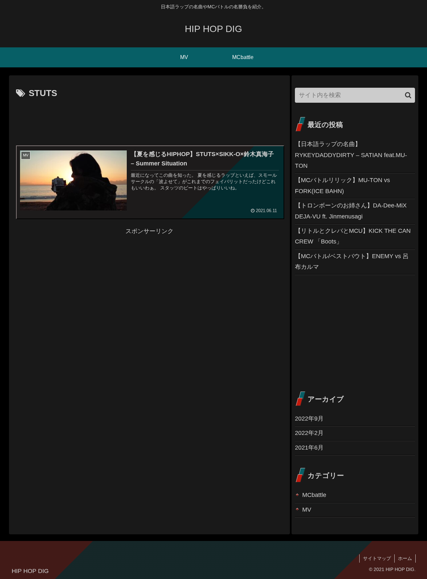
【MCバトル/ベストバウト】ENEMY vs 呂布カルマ (352, 261)
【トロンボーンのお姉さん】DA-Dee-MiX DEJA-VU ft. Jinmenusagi (351, 210)
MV (306, 509)
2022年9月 (309, 418)
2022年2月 (309, 433)
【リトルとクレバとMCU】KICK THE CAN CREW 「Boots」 (353, 236)
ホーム (405, 558)
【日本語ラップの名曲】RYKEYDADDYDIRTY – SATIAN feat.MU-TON (351, 155)
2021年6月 (309, 447)
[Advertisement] (149, 119)
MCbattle (314, 495)
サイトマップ (377, 558)
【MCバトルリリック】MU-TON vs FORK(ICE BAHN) (342, 185)
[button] (408, 95)
